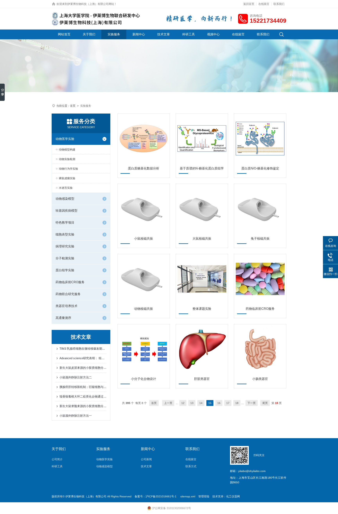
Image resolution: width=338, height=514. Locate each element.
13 (191, 403)
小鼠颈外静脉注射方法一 (75, 415)
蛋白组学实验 (65, 270)
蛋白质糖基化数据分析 (143, 168)
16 (218, 403)
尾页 (265, 403)
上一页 (168, 403)
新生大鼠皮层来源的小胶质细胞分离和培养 (82, 367)
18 (236, 403)
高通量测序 (63, 318)
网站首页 (64, 34)
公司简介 (57, 459)
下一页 (251, 403)
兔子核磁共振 (260, 238)
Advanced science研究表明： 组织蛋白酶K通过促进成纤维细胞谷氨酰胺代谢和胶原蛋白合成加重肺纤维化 (82, 358)
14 (200, 403)
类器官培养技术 (66, 306)
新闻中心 (138, 34)
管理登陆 (203, 496)
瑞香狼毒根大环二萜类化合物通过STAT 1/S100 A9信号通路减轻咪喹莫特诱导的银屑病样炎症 (82, 396)
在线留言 (263, 3)
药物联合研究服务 (68, 294)
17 (227, 403)
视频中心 (213, 34)
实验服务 (114, 34)
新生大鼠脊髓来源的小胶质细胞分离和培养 (82, 406)
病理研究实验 (65, 246)
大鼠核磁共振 (201, 238)
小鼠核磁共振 (143, 238)
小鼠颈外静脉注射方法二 (75, 377)
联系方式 (190, 466)
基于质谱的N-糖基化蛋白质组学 (202, 168)
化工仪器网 (233, 496)
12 (182, 403)
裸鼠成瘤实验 (67, 178)
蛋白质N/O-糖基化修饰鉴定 (260, 168)
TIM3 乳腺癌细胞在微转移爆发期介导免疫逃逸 (82, 348)
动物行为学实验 (68, 168)
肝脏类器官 (202, 379)
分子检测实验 (65, 258)
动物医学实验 (65, 139)
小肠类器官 (260, 379)
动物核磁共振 (143, 308)
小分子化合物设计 (143, 379)
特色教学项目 (65, 222)
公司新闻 (146, 459)
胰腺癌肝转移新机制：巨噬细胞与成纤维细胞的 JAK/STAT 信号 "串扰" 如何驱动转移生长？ (82, 387)
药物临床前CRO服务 (70, 282)
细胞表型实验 (65, 234)
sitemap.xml (187, 496)
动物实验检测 (67, 159)
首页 (73, 105)
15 (209, 403)
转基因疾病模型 (66, 210)
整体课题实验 (201, 308)
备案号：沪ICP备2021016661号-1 (156, 496)
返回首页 (248, 3)
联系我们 (278, 3)
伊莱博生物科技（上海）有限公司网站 (90, 3)
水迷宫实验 (66, 187)
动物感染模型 (65, 198)
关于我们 (89, 34)
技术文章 (163, 34)
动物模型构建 (67, 149)
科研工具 (188, 34)
